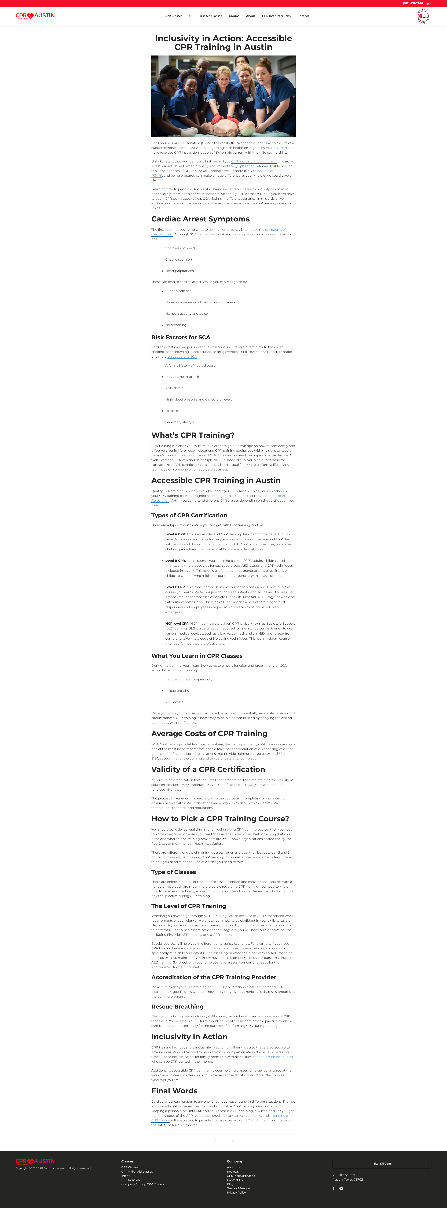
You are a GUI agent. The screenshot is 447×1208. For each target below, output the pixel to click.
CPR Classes (173, 16)
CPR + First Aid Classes (205, 16)
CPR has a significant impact (254, 161)
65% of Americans (280, 148)
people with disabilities (275, 1057)
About (250, 16)
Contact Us (235, 1180)
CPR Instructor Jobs (276, 16)
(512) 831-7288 (413, 3)
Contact (303, 16)
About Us (233, 1167)
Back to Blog (223, 1140)
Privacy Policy (236, 1192)
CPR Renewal (130, 1180)
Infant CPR (129, 1175)
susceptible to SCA (182, 356)
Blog (230, 1184)
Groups (234, 16)
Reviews (233, 1171)
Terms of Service (238, 1188)
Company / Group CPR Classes (142, 1184)
